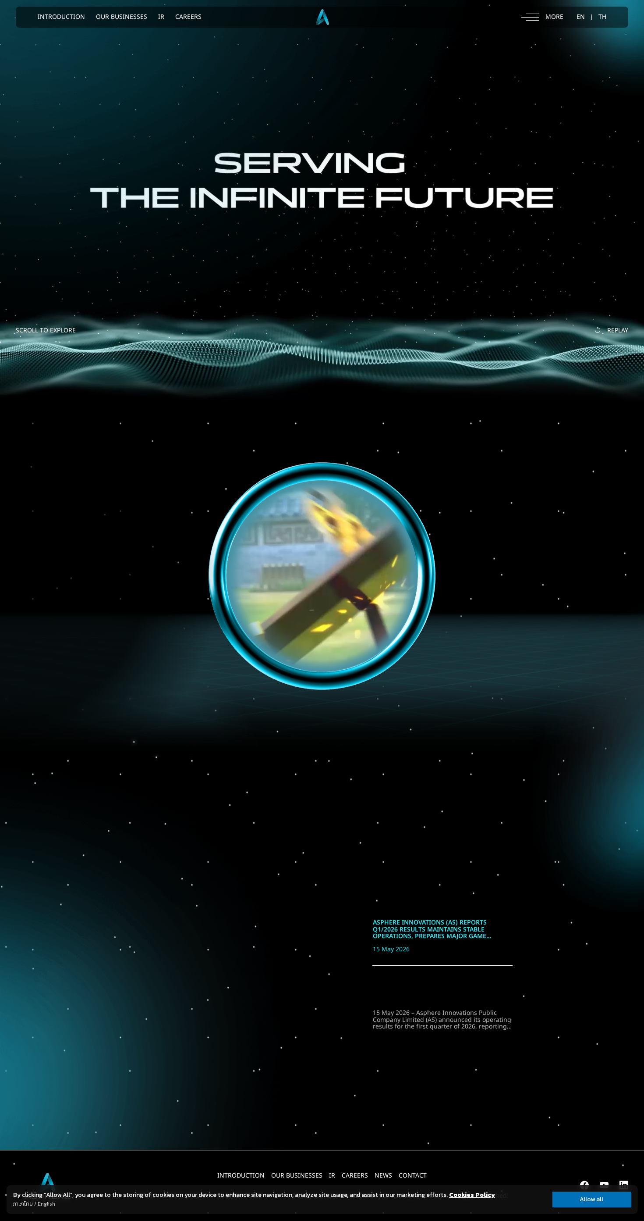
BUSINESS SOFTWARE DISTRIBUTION (148, 549)
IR (161, 16)
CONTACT (413, 1175)
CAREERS (188, 16)
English (46, 1204)
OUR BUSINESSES (121, 16)
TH (602, 17)
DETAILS (99, 718)
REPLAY (617, 330)
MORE (575, 874)
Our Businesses (296, 1175)
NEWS (383, 1175)
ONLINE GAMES (115, 497)
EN (581, 17)
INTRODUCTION (61, 16)
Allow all (592, 1199)
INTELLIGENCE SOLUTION (121, 532)
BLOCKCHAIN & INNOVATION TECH (141, 515)
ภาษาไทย (23, 1204)
